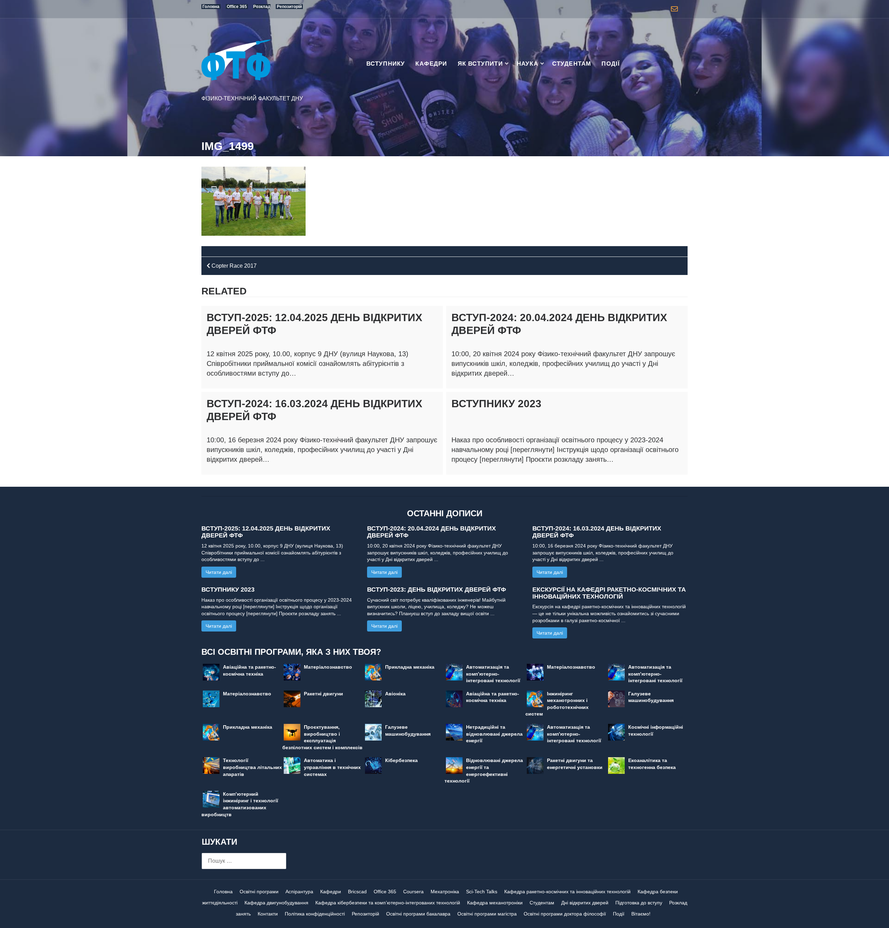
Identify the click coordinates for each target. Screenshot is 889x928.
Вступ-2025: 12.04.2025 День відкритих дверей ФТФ (265, 532)
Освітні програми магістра (487, 914)
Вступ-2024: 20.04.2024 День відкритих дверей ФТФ (431, 532)
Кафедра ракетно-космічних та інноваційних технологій (567, 891)
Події (610, 63)
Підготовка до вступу (638, 902)
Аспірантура (299, 891)
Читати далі (219, 572)
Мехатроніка (445, 891)
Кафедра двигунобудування (276, 902)
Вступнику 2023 (496, 403)
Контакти (268, 914)
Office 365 (385, 891)
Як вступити (480, 63)
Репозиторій (365, 914)
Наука (527, 63)
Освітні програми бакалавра (418, 914)
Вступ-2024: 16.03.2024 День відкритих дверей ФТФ (596, 532)
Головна (223, 891)
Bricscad (357, 891)
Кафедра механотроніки (495, 902)
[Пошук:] (244, 861)
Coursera (413, 891)
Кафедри (431, 63)
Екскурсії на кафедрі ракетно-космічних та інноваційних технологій (609, 593)
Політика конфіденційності (315, 914)
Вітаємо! (640, 914)
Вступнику (385, 63)
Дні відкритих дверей (584, 902)
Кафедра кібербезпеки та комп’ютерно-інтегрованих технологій (387, 902)
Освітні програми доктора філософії (565, 914)
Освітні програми (259, 891)
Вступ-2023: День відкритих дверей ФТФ (436, 589)
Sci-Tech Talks (481, 891)
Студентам (571, 63)
